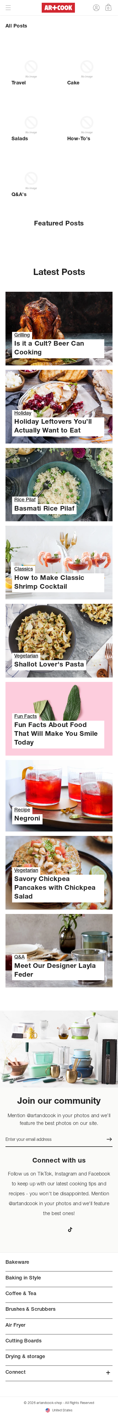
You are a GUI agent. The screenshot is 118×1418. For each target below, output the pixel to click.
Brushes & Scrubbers (30, 1309)
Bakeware (17, 1262)
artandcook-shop (49, 1403)
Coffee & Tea (20, 1294)
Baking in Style (23, 1278)
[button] (8, 8)
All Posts (16, 26)
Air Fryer (15, 1325)
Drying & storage (25, 1356)
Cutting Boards (23, 1341)
